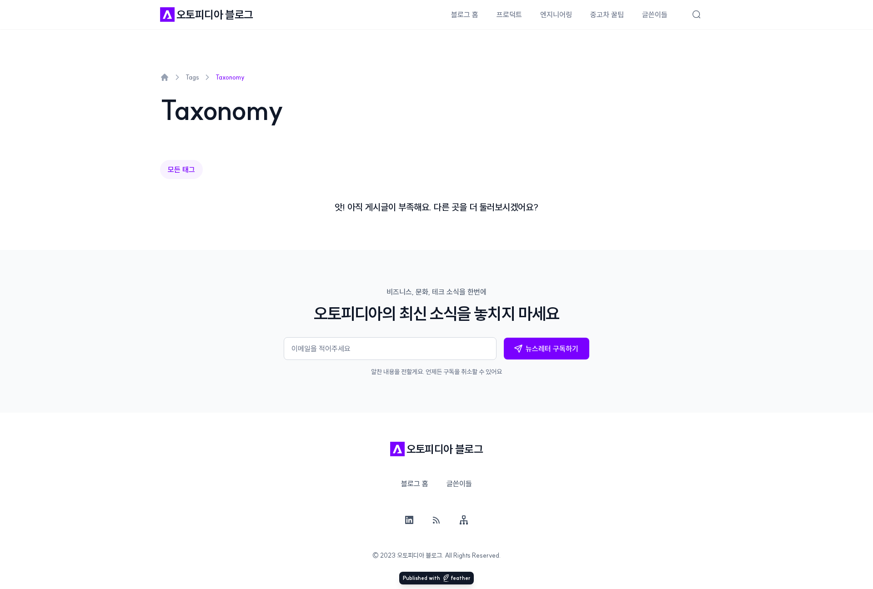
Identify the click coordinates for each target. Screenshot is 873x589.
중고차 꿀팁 (607, 14)
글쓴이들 (654, 14)
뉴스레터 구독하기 (552, 348)
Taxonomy (230, 77)
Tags (192, 77)
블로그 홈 (464, 14)
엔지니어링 (556, 14)
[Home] (164, 77)
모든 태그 (181, 169)
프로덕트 (509, 14)
